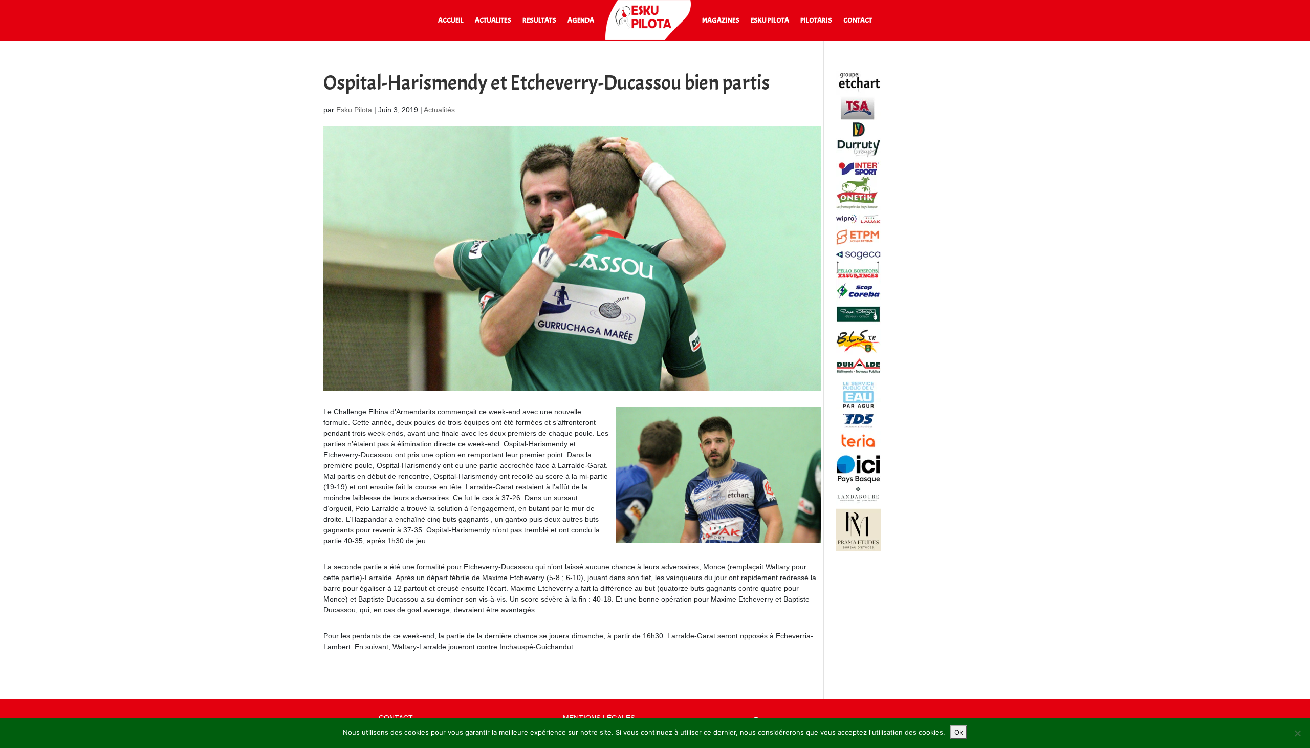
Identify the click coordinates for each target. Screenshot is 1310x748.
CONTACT (857, 21)
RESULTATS (539, 21)
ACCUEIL (451, 21)
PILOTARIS (816, 21)
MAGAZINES (720, 21)
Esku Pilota (354, 109)
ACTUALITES (493, 21)
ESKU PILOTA (770, 21)
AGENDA (580, 21)
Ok (958, 732)
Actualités (439, 109)
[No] (1297, 733)
